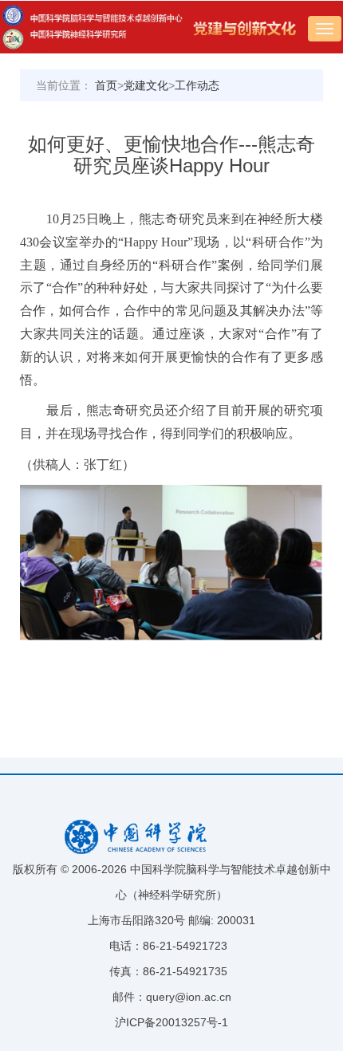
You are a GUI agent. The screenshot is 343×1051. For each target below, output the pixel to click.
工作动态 (197, 85)
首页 (106, 85)
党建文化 (146, 85)
